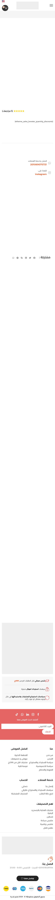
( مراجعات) (7, 111)
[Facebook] (38, 714)
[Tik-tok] (16, 714)
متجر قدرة (14, 897)
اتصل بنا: (47, 864)
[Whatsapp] (22, 714)
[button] (51, 5)
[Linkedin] (27, 714)
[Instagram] (33, 714)
